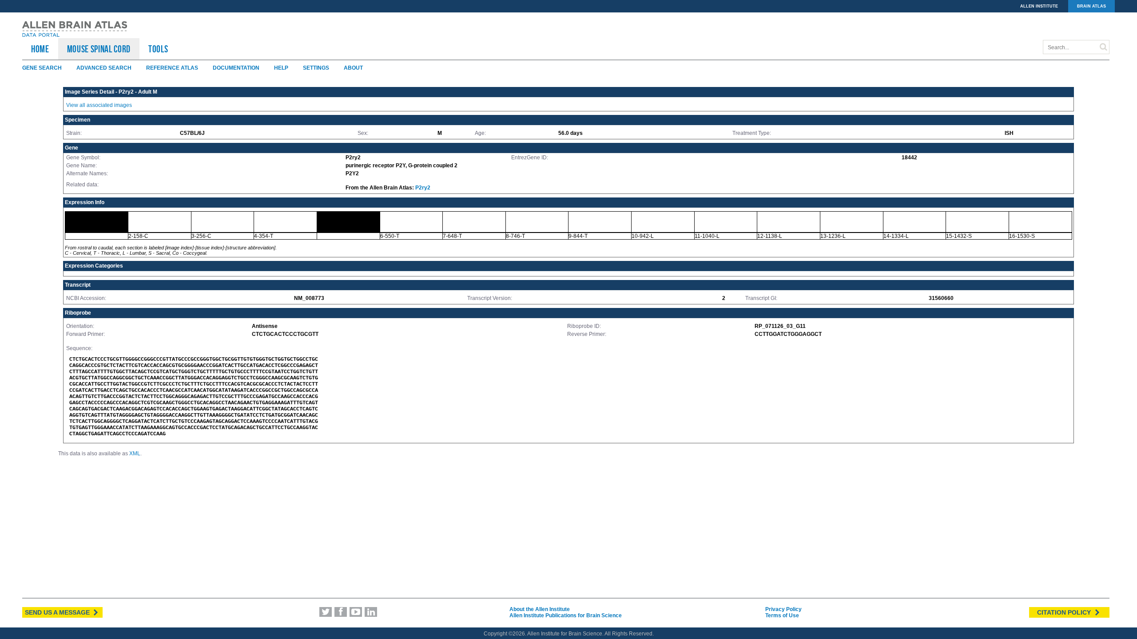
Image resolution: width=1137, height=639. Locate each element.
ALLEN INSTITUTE (1039, 6)
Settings (316, 68)
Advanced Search (103, 68)
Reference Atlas (172, 68)
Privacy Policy (783, 609)
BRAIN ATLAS (1091, 6)
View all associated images (99, 105)
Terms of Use (782, 615)
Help (281, 68)
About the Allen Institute (539, 609)
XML (134, 453)
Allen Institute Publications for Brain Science (565, 615)
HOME (40, 48)
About (353, 68)
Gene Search (42, 68)
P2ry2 (422, 188)
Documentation (236, 68)
